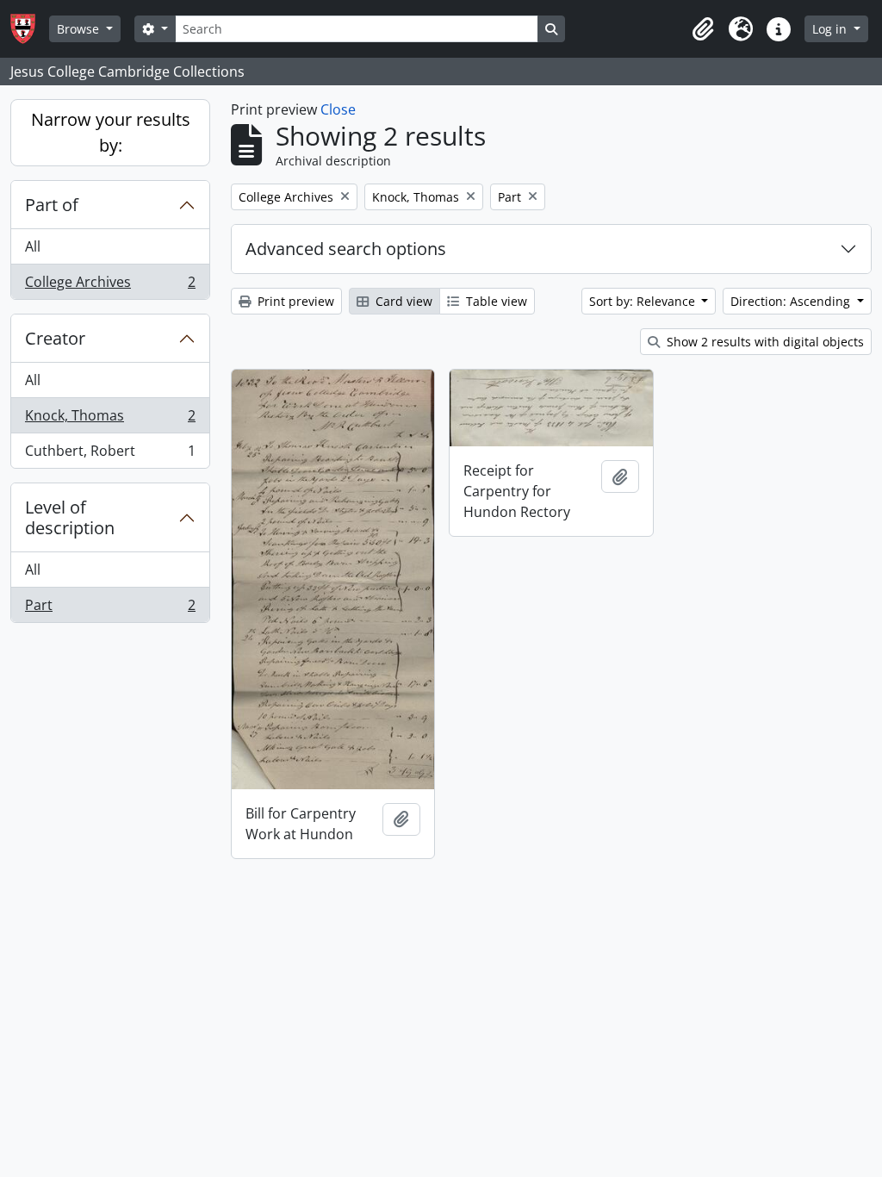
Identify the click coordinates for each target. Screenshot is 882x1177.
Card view (402, 301)
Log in (831, 29)
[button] (703, 29)
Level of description (70, 517)
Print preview (294, 301)
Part (110, 608)
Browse (79, 29)
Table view (495, 301)
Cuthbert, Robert (110, 454)
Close (338, 109)
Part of (51, 204)
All (32, 246)
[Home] (29, 29)
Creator (55, 338)
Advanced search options (345, 248)
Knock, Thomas (110, 419)
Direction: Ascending (792, 301)
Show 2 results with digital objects (763, 341)
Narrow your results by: (110, 132)
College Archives (110, 285)
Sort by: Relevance (644, 301)
